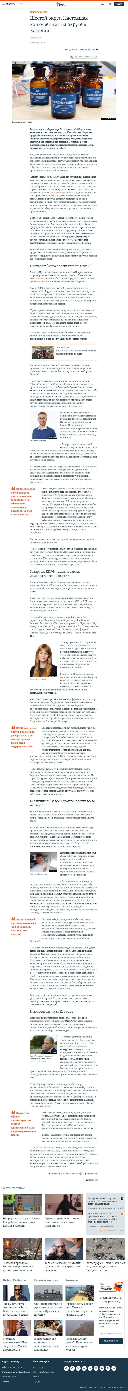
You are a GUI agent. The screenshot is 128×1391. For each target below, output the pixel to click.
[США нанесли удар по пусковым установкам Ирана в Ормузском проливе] (48, 1293)
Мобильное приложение (13, 1367)
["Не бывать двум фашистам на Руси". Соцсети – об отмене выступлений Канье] (17, 1293)
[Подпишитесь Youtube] (84, 1368)
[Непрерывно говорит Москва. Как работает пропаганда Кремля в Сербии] (22, 1204)
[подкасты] (110, 4)
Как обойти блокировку (43, 1372)
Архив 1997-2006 (9, 1377)
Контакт (5, 1382)
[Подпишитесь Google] (66, 1368)
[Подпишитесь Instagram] (96, 1368)
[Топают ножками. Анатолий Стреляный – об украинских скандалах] (64, 1249)
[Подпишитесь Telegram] (90, 1368)
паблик (40, 279)
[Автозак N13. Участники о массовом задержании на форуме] (43, 352)
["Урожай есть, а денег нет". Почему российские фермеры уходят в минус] (80, 1293)
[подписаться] (113, 1368)
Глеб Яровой (35, 38)
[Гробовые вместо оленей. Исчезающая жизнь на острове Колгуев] (80, 1328)
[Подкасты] (108, 1368)
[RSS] (102, 1368)
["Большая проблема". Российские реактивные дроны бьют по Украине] (22, 1249)
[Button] (71, 49)
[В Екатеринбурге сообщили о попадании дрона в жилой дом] (48, 1328)
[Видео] (102, 4)
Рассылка (37, 1377)
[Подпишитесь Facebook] (72, 1368)
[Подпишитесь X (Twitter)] (78, 1368)
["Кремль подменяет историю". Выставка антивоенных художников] (64, 1204)
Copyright (37, 1382)
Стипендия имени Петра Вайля (16, 1372)
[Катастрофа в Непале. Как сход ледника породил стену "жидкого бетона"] (105, 1249)
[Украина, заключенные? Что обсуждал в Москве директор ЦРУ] (17, 1328)
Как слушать (38, 1367)
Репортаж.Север (38, 12)
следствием (60, 193)
